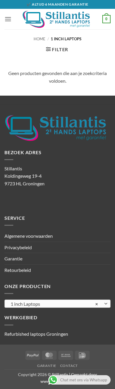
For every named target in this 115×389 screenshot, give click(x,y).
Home (39, 38)
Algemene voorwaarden (28, 236)
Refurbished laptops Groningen (36, 334)
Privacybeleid (18, 247)
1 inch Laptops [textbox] (54, 304)
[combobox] (57, 304)
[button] (8, 19)
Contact (69, 365)
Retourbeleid (17, 270)
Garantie (13, 258)
